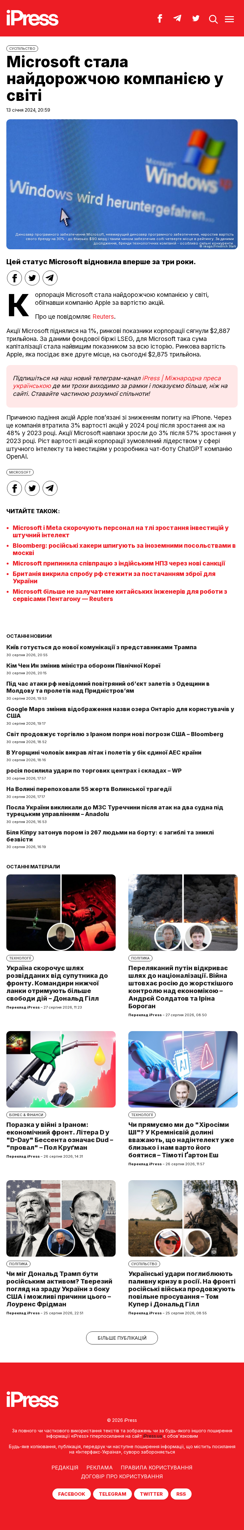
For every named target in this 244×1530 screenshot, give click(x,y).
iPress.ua (152, 1436)
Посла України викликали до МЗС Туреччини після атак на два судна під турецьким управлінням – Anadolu (114, 811)
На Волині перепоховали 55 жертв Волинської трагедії (89, 789)
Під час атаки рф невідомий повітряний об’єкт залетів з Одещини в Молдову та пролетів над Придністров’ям (108, 687)
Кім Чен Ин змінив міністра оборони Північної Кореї (83, 665)
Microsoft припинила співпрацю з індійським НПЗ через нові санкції (119, 563)
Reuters (103, 316)
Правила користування (157, 1467)
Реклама (99, 1467)
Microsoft (20, 472)
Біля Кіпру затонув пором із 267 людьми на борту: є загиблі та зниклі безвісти (110, 836)
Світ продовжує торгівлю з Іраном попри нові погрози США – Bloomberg (114, 734)
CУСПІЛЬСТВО (22, 48)
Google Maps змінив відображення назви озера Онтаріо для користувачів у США (120, 712)
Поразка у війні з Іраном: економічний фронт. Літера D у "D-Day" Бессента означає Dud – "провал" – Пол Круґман (59, 1136)
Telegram (112, 1494)
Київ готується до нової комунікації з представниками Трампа (101, 647)
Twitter (151, 1494)
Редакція (64, 1467)
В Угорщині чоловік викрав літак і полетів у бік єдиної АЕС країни (103, 752)
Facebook (71, 1494)
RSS (181, 1494)
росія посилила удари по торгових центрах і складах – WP (94, 770)
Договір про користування (122, 1476)
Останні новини (29, 636)
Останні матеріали (33, 867)
